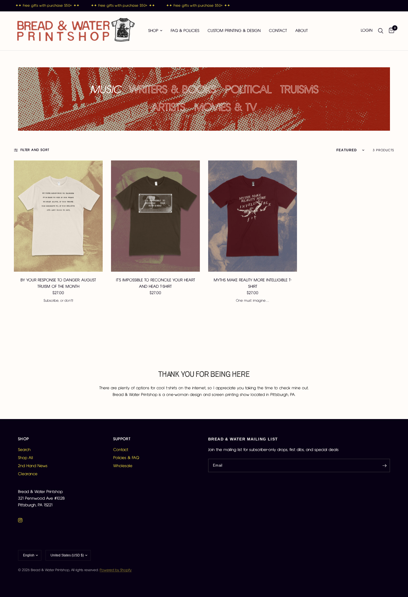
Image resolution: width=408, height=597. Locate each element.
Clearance (27, 474)
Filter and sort (35, 150)
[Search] (380, 30)
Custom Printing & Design (234, 31)
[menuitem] (155, 31)
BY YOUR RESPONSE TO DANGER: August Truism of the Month (58, 283)
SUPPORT (122, 439)
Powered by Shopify (116, 570)
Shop (153, 31)
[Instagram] (24, 520)
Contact (278, 31)
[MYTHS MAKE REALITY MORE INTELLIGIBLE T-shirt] (252, 216)
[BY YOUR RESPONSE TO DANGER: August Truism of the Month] (58, 216)
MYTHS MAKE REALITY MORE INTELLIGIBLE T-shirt (252, 283)
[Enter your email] (384, 465)
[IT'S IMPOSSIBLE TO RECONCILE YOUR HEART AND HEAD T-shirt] (155, 216)
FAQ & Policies (185, 31)
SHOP (23, 439)
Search (24, 450)
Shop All (25, 458)
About (301, 31)
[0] (390, 30)
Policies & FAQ (126, 458)
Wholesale (122, 466)
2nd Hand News (32, 466)
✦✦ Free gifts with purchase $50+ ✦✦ (44, 6)
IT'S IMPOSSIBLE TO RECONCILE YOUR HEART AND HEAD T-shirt (155, 283)
